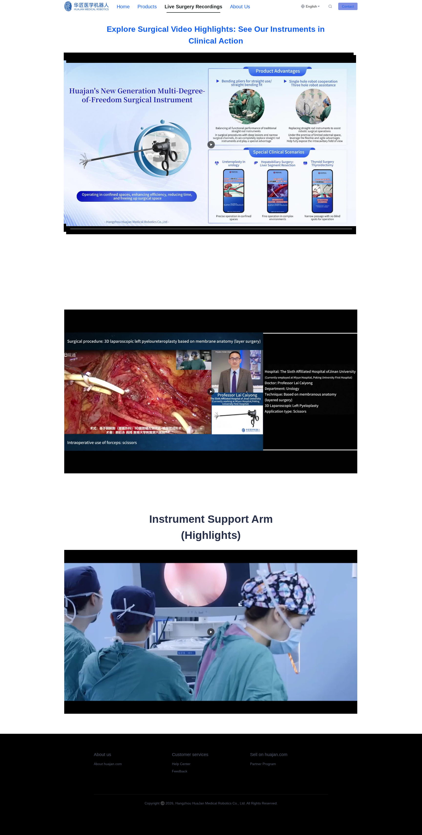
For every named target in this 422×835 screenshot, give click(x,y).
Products (147, 6)
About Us (240, 6)
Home (123, 6)
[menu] (207, 6)
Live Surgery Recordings (193, 6)
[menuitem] (123, 6)
